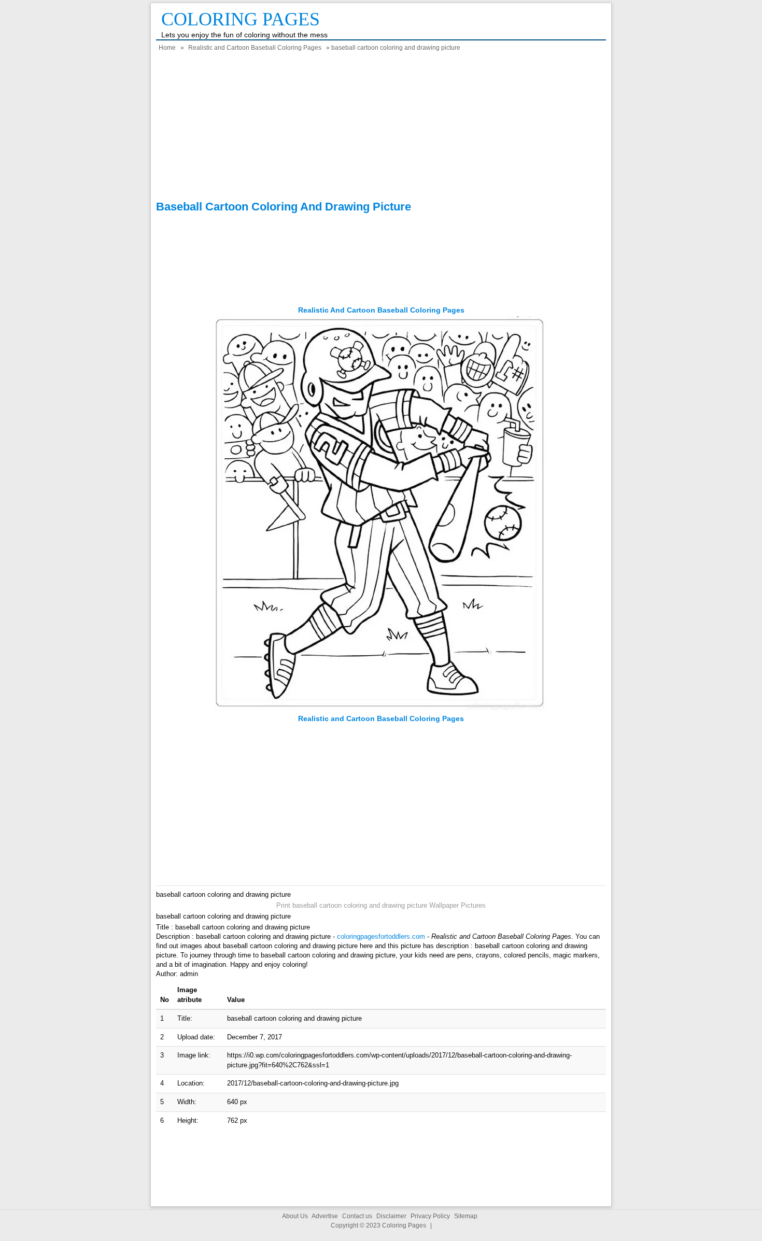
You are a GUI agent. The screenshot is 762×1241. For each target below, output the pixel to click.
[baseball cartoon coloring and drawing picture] (381, 709)
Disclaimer (391, 1216)
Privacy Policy (430, 1216)
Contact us (357, 1216)
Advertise (325, 1216)
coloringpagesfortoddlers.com (381, 936)
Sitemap (465, 1216)
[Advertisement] (381, 127)
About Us (295, 1216)
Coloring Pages (240, 19)
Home (167, 47)
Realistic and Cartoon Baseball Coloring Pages (254, 47)
